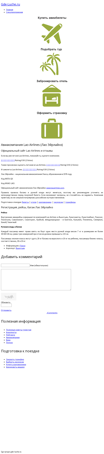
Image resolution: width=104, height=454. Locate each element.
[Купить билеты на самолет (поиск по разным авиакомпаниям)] (52, 30)
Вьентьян (20, 248)
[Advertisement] (52, 388)
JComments (52, 312)
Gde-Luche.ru (10, 4)
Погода (9, 342)
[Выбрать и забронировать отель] (52, 107)
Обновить (5, 302)
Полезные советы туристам (18, 329)
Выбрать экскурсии (15, 362)
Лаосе (22, 245)
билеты (25, 202)
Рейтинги (10, 335)
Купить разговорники (16, 364)
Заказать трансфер (15, 359)
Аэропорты (11, 332)
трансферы (70, 202)
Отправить (6, 310)
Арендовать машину (15, 367)
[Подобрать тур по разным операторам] (52, 75)
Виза (8, 340)
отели (33, 202)
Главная (9, 9)
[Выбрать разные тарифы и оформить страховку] (52, 139)
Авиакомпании (13, 337)
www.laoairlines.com (55, 188)
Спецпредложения (14, 12)
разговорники (45, 202)
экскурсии (58, 202)
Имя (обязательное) (39, 265)
